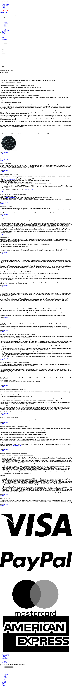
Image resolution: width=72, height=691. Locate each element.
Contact (3, 684)
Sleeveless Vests (7, 27)
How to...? (6, 190)
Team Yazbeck (4, 8)
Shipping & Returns (5, 4)
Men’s (5, 20)
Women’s (5, 22)
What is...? (6, 152)
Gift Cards (5, 29)
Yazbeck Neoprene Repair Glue (9, 179)
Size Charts (4, 6)
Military (3, 660)
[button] (36, 69)
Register (3, 3)
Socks (5, 25)
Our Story (4, 31)
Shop (3, 19)
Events (3, 7)
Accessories (6, 28)
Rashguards (6, 23)
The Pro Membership (6, 2)
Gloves (5, 24)
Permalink (2, 74)
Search (5, 15)
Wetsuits (5, 671)
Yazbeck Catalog (5, 5)
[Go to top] (0, 665)
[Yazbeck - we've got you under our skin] (4, 12)
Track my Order (5, 9)
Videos (3, 685)
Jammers (5, 26)
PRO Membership (7, 30)
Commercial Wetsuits (7, 21)
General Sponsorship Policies (7, 654)
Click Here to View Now (28, 189)
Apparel (5, 679)
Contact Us (4, 653)
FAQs (3, 659)
